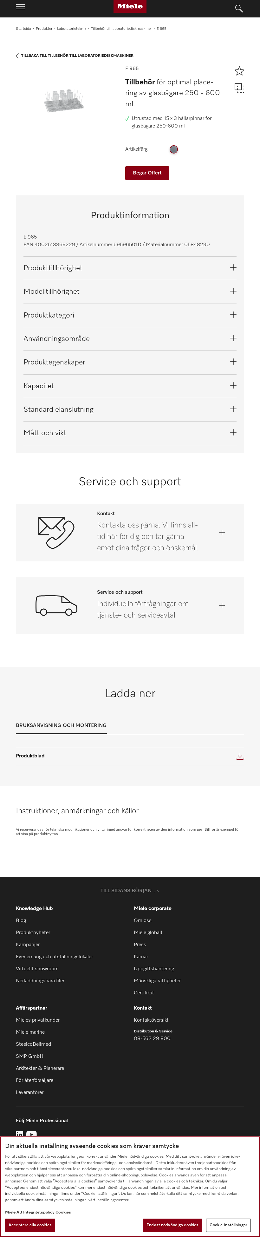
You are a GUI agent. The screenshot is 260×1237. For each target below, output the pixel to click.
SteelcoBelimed (33, 1044)
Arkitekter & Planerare (40, 1068)
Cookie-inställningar (228, 1225)
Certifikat (144, 993)
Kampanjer (28, 944)
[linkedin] (19, 1134)
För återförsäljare (34, 1080)
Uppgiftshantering (154, 969)
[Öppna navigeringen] (20, 8)
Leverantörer (29, 1092)
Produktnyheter (33, 932)
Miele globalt (148, 932)
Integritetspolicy (39, 1212)
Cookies (63, 1212)
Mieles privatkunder (38, 1020)
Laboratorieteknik (71, 29)
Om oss (143, 920)
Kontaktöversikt (151, 1020)
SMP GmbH (29, 1056)
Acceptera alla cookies (30, 1225)
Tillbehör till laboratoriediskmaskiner (121, 29)
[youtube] (31, 1134)
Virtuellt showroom (37, 969)
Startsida (23, 29)
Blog (21, 920)
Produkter (44, 29)
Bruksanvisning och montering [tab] (61, 725)
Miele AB (13, 1212)
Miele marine (30, 1032)
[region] (130, 1186)
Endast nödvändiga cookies (172, 1225)
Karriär (141, 956)
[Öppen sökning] (239, 9)
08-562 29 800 (152, 1038)
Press (140, 944)
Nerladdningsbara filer (40, 981)
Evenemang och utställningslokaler (54, 956)
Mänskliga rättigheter (157, 981)
